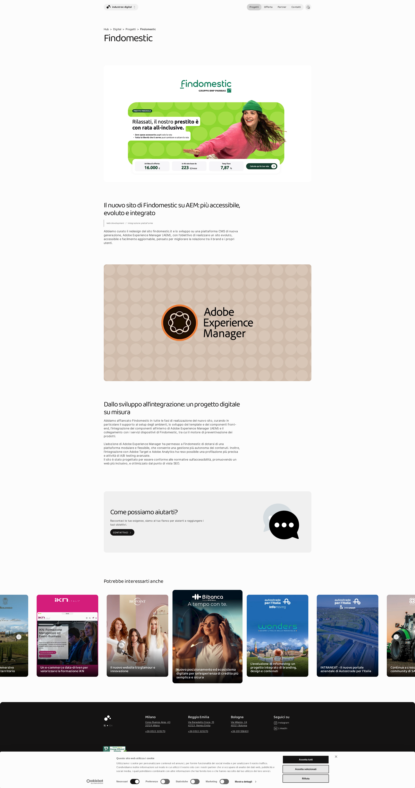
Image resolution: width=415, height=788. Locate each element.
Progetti (254, 7)
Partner (282, 7)
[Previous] (18, 637)
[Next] (396, 637)
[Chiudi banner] (336, 756)
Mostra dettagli (243, 781)
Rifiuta (305, 778)
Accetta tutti (306, 759)
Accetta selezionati (305, 769)
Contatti (296, 7)
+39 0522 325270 (155, 731)
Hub (106, 29)
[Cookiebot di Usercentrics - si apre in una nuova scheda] (95, 781)
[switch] (165, 781)
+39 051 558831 (240, 731)
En (111, 725)
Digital (117, 29)
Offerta (268, 7)
